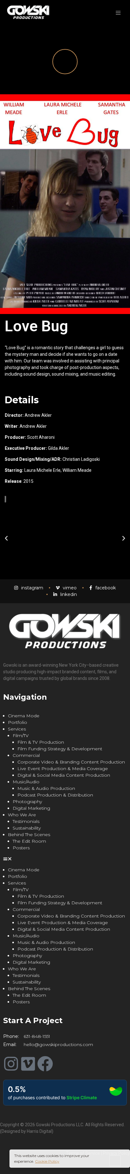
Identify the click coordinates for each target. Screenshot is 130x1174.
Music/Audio (26, 782)
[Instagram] (11, 1064)
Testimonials (26, 821)
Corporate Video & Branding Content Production (71, 762)
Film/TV (21, 735)
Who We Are (22, 815)
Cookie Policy (47, 1161)
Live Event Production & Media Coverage (62, 768)
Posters (21, 848)
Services (17, 729)
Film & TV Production (40, 742)
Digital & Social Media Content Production (63, 775)
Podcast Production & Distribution (55, 795)
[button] (6, 538)
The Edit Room (29, 841)
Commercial (26, 755)
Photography (27, 801)
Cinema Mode (23, 716)
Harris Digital (39, 1131)
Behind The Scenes (29, 834)
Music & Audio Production (46, 788)
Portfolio (17, 722)
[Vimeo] (28, 1064)
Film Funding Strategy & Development (59, 749)
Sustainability (27, 828)
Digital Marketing (31, 808)
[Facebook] (45, 1064)
